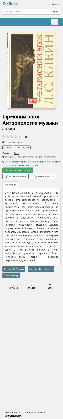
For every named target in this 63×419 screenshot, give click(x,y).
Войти (57, 4)
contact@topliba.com (12, 415)
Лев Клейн (8, 128)
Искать (55, 12)
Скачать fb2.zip (40, 269)
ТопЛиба (10, 3)
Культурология (22, 147)
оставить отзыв (17, 176)
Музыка (7, 147)
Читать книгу (11, 275)
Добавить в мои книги (17, 170)
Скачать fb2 (14, 269)
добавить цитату (44, 176)
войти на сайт (31, 165)
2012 (16, 153)
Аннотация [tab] (10, 185)
